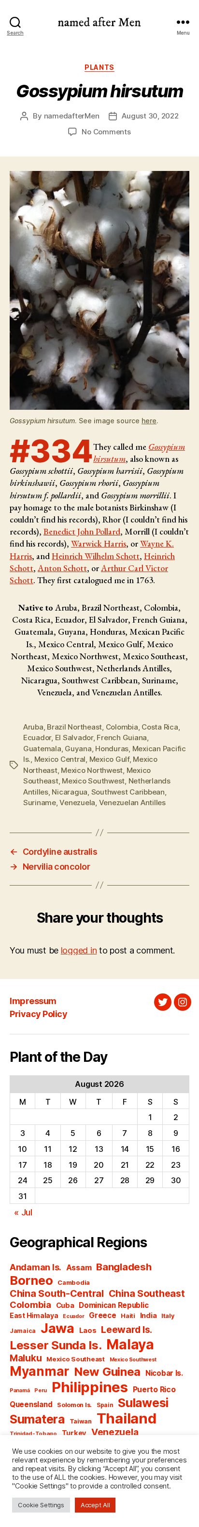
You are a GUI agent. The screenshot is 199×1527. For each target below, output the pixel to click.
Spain (105, 1405)
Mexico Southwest (93, 780)
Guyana (78, 748)
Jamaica (23, 1330)
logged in (79, 950)
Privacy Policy (38, 1014)
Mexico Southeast (75, 1359)
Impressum (33, 1001)
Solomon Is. (74, 1405)
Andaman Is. (35, 1267)
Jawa (57, 1328)
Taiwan (81, 1421)
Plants (99, 67)
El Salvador (74, 737)
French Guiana (122, 737)
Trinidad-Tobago (33, 1433)
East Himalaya (34, 1315)
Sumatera (37, 1419)
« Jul (23, 1212)
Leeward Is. (126, 1329)
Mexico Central (59, 759)
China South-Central (57, 1293)
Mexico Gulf (109, 759)
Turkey (74, 1433)
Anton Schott (62, 568)
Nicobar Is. (164, 1373)
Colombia (122, 726)
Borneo (31, 1280)
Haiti (128, 1315)
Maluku (26, 1358)
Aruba (33, 726)
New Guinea (107, 1372)
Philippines (90, 1387)
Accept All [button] (95, 1505)
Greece (102, 1315)
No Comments (106, 131)
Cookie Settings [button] (41, 1505)
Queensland (31, 1404)
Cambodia (73, 1282)
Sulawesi (143, 1403)
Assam (79, 1267)
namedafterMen (72, 115)
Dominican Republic (113, 1305)
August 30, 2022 (150, 115)
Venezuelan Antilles (132, 802)
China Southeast (147, 1293)
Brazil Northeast (74, 726)
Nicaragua (69, 791)
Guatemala (42, 748)
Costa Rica (160, 726)
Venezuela (77, 802)
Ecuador (37, 737)
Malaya (130, 1344)
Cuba (65, 1305)
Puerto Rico (154, 1389)
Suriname (39, 802)
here (149, 421)
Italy (167, 1315)
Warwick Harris (98, 543)
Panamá (19, 1390)
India (148, 1315)
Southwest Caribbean (128, 791)
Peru (40, 1390)
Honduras (111, 748)
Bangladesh (123, 1267)
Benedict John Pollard (81, 531)
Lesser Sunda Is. (56, 1345)
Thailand (126, 1418)
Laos (88, 1330)
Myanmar (39, 1371)
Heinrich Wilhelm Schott (96, 555)
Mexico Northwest (92, 770)
